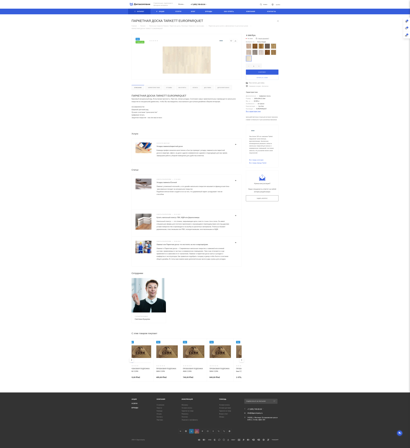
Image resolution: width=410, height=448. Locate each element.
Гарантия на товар (187, 411)
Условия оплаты (187, 408)
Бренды (135, 408)
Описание (138, 87)
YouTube (207, 431)
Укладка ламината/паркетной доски (170, 146)
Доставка (207, 87)
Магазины (185, 405)
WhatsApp (229, 431)
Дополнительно (223, 87)
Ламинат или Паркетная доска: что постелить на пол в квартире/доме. (182, 244)
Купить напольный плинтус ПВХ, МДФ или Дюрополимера (178, 217)
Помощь (222, 399)
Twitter (191, 431)
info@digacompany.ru (255, 413)
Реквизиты (185, 414)
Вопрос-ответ (223, 414)
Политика (185, 417)
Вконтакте (180, 431)
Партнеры (160, 420)
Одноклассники (213, 431)
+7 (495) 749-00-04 (198, 4)
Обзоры (221, 417)
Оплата (195, 87)
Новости (159, 408)
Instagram (197, 431)
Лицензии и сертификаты (190, 420)
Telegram (202, 431)
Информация (187, 399)
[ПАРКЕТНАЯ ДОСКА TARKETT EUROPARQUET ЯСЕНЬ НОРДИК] (186, 60)
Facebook (186, 431)
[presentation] (131, 360)
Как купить (182, 87)
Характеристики (154, 87)
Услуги (134, 403)
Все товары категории (256, 160)
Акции (134, 399)
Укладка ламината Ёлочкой (167, 182)
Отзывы (169, 87)
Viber (218, 431)
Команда (159, 411)
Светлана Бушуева (142, 319)
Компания (161, 399)
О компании (160, 405)
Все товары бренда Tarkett (257, 163)
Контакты (160, 417)
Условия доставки (225, 408)
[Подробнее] (236, 144)
